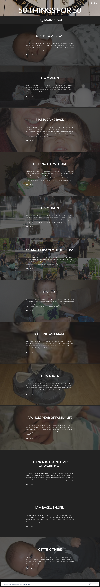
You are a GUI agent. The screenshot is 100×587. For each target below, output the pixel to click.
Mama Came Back (50, 119)
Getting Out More (50, 334)
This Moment (50, 77)
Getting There (50, 549)
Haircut (50, 292)
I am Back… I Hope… (50, 507)
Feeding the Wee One (50, 164)
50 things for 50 (50, 10)
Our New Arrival (50, 36)
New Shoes (50, 376)
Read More (29, 54)
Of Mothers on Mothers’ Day (50, 250)
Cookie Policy (27, 584)
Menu (94, 3)
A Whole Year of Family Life (50, 417)
